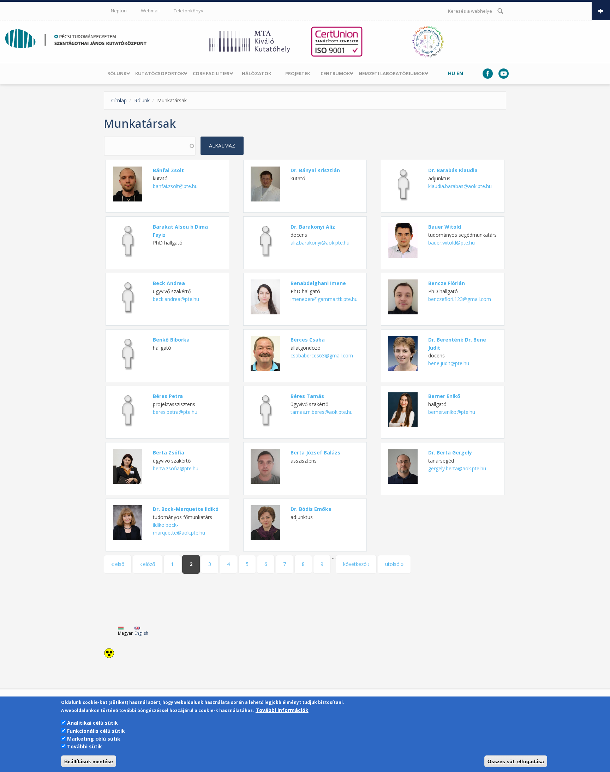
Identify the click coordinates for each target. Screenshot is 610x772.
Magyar (125, 633)
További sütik (84, 746)
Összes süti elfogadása (516, 761)
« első (117, 564)
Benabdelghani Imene (318, 283)
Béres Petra (168, 396)
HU (451, 73)
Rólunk (116, 73)
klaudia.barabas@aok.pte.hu (460, 186)
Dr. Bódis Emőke (311, 509)
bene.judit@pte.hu (448, 363)
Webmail (150, 10)
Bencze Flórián (446, 283)
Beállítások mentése (88, 761)
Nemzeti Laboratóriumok (392, 73)
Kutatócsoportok (159, 73)
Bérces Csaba (308, 339)
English (141, 633)
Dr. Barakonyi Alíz (313, 226)
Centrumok (335, 73)
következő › (356, 564)
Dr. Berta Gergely (450, 452)
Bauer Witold (444, 226)
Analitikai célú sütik (92, 722)
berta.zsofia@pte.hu (175, 468)
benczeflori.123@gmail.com (459, 299)
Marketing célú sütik (93, 738)
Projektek (297, 73)
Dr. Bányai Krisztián (315, 170)
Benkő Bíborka (171, 339)
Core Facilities (211, 73)
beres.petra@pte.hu (175, 412)
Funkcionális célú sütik (96, 730)
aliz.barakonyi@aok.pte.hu (320, 242)
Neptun (119, 10)
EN (459, 73)
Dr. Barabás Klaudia (453, 170)
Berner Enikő (444, 396)
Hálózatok (256, 73)
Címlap (119, 100)
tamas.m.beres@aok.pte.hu (322, 412)
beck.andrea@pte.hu (176, 299)
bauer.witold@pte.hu (451, 242)
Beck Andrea (169, 283)
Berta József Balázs (315, 452)
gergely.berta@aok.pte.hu (457, 468)
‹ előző (147, 564)
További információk (282, 710)
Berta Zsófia (168, 452)
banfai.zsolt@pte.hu (175, 186)
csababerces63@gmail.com (322, 355)
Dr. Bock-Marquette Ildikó (186, 509)
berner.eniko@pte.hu (451, 412)
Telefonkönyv (188, 10)
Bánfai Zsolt (168, 170)
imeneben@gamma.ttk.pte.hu (324, 299)
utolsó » (394, 564)
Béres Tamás (307, 396)
